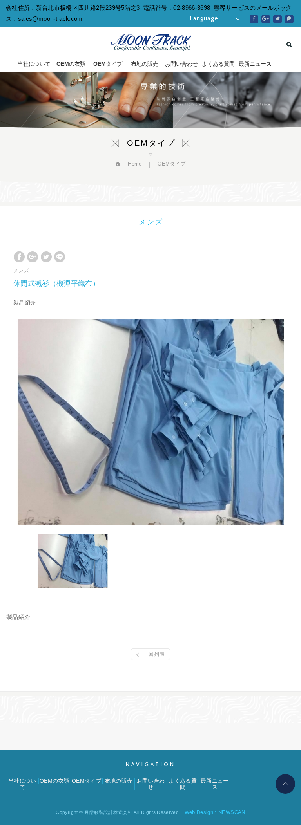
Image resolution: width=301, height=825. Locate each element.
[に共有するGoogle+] (265, 19)
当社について (34, 64)
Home (134, 164)
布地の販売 (144, 64)
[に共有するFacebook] (254, 19)
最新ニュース (255, 64)
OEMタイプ (107, 64)
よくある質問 (218, 64)
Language (204, 18)
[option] (150, 422)
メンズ (21, 270)
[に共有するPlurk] (289, 19)
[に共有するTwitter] (277, 19)
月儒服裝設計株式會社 (151, 42)
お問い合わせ (181, 64)
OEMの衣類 (70, 64)
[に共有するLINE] (59, 257)
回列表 (157, 654)
